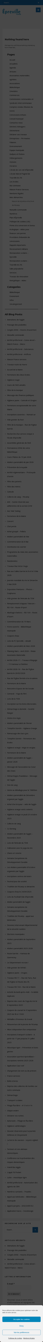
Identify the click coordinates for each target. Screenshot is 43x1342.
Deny (21, 1326)
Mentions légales (29, 1338)
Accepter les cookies (21, 1319)
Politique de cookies (15, 1338)
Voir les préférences (21, 1332)
